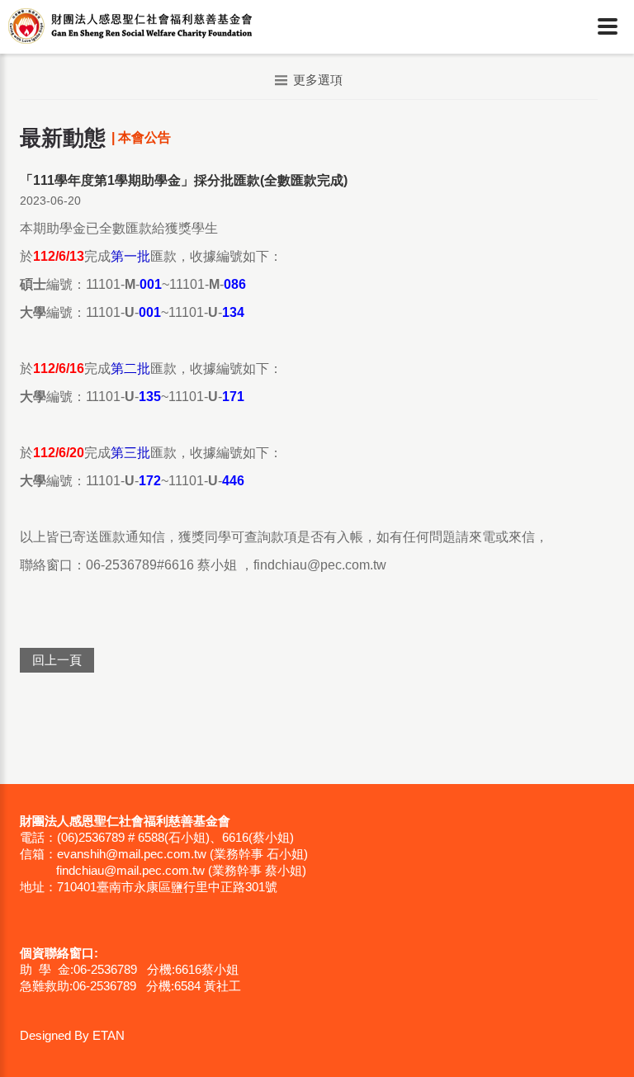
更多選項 (318, 80)
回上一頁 (57, 660)
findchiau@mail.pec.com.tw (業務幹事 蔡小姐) (181, 870)
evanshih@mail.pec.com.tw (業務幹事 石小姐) (182, 854)
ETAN (108, 1035)
